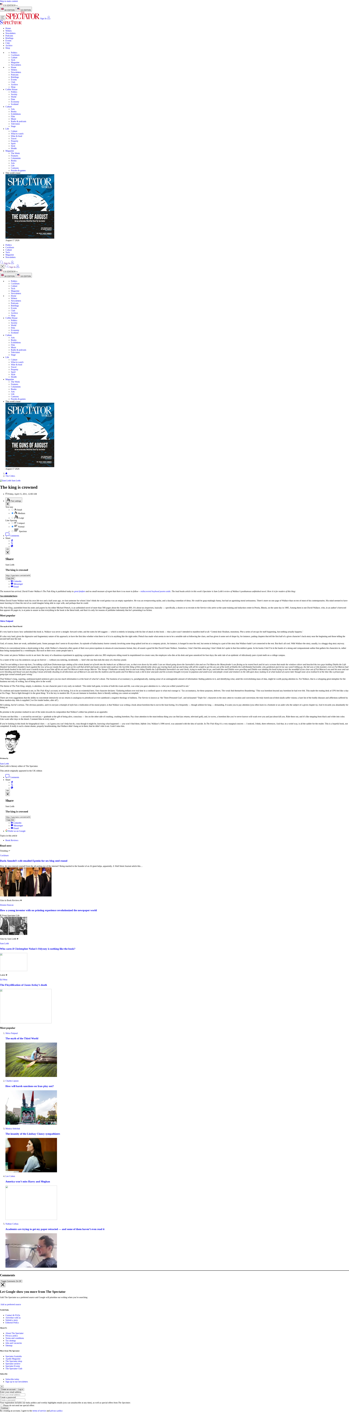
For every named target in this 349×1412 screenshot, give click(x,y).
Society (14, 94)
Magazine (15, 62)
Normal (21, 527)
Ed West (3, 979)
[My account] (48, 18)
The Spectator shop (13, 1361)
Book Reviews (11, 840)
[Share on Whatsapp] (12, 546)
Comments (14, 536)
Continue (4, 1408)
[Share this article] (7, 549)
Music (13, 119)
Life (7, 129)
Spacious (23, 531)
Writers (8, 31)
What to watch (17, 133)
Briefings (9, 38)
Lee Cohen (10, 1176)
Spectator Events (12, 1366)
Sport (13, 143)
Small (19, 510)
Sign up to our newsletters (16, 1381)
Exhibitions (16, 114)
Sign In (43, 18)
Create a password (8, 1397)
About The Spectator (14, 1333)
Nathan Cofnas (11, 1224)
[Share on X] (12, 543)
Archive (8, 45)
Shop (7, 48)
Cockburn (15, 55)
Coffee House (11, 89)
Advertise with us (13, 1318)
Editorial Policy (12, 1322)
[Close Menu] (2, 267)
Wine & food (16, 136)
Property (14, 141)
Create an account (8, 1389)
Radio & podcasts (18, 121)
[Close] (2, 1285)
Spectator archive (12, 1363)
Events (8, 40)
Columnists (16, 158)
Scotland (14, 104)
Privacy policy (11, 1336)
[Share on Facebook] (12, 541)
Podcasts (9, 36)
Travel (13, 138)
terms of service (39, 1411)
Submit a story (11, 1320)
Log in (20, 1389)
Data (13, 99)
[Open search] (1, 263)
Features (14, 156)
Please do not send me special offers (18, 1405)
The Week (15, 153)
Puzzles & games (18, 170)
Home (8, 28)
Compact (21, 523)
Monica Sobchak (12, 1128)
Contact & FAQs (12, 1315)
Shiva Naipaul (6, 621)
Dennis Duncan (6, 905)
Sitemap (8, 1345)
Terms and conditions (14, 1338)
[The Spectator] (23, 18)
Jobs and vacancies (13, 1343)
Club (7, 43)
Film (13, 116)
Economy (15, 102)
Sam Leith (4, 763)
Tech (13, 60)
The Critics (10, 476)
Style (13, 146)
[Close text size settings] (7, 504)
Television (15, 124)
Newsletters (10, 33)
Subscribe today (12, 1379)
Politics (14, 52)
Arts (13, 109)
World (13, 97)
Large (21, 518)
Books (13, 111)
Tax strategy (10, 1340)
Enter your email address (10, 1392)
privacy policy (56, 1411)
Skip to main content (9, 1)
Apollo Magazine (12, 1359)
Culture (14, 57)
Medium (21, 513)
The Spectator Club (13, 1368)
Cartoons (15, 168)
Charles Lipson (12, 1081)
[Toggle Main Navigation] (2, 18)
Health (14, 148)
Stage (13, 126)
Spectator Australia (13, 1356)
